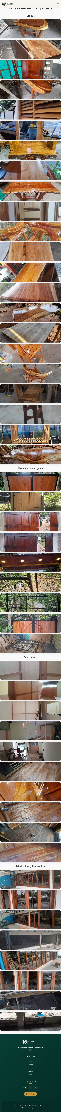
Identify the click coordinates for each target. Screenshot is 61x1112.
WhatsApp (32, 1094)
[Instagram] (30, 1087)
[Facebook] (25, 1087)
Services (30, 1064)
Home (30, 1061)
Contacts (30, 1074)
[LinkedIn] (36, 1087)
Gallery (31, 1068)
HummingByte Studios (33, 1108)
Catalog (30, 1071)
